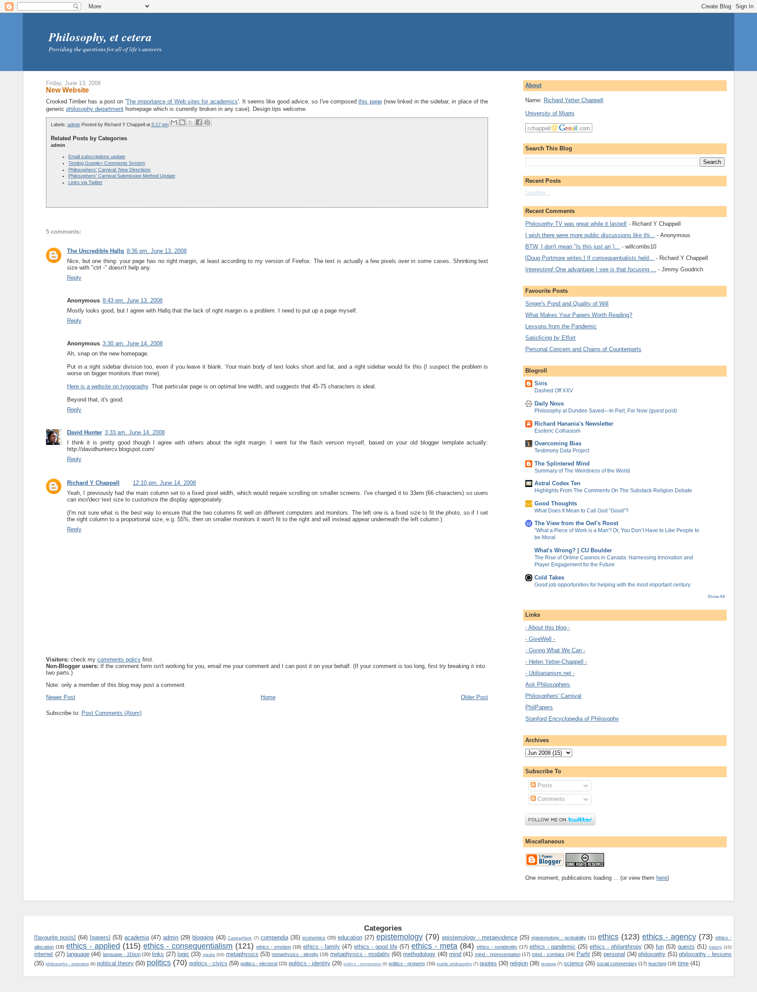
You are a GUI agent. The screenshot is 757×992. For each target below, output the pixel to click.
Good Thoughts (555, 503)
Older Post (474, 697)
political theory (115, 963)
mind (455, 954)
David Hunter (84, 432)
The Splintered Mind (562, 463)
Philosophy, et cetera (100, 36)
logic (183, 954)
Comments (550, 799)
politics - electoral (259, 963)
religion (519, 963)
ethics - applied (93, 946)
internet (43, 954)
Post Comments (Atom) (111, 713)
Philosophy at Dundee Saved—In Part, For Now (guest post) (605, 411)
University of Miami (549, 113)
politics (159, 962)
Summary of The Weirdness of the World (582, 471)
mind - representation (497, 954)
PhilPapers (539, 707)
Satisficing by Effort (550, 337)
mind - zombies (548, 954)
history (715, 947)
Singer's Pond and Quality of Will (566, 303)
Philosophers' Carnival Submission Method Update (121, 175)
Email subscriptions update (96, 156)
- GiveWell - (540, 639)
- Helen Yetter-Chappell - (556, 661)
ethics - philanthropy (616, 946)
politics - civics (208, 963)
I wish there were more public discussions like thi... (590, 235)
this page (370, 101)
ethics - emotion (273, 946)
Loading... (537, 192)
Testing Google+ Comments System (106, 163)
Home (268, 697)
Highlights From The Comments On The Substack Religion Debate (613, 490)
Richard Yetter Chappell (573, 100)
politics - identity (309, 963)
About (533, 85)
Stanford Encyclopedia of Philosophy (572, 718)
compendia (274, 937)
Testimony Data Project (561, 451)
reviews (548, 963)
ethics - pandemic (553, 946)
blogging (202, 937)
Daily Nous (549, 403)
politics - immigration (362, 964)
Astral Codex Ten (557, 483)
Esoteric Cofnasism (557, 431)
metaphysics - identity (295, 954)
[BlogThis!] (182, 122)
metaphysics (242, 954)
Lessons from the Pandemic (561, 326)
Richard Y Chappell (93, 483)
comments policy (119, 659)
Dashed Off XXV (553, 391)
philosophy (651, 954)
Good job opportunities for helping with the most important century (612, 585)
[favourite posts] (55, 937)
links (158, 954)
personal (614, 954)
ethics (608, 936)
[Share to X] (190, 122)
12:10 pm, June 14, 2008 (164, 483)
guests (686, 946)
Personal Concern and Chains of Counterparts (583, 349)
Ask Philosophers (547, 684)
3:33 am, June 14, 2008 (135, 432)
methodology (419, 954)
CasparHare (240, 937)
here (661, 878)
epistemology (399, 936)
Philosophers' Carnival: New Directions (109, 169)
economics (313, 937)
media (209, 954)
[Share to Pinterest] (207, 122)
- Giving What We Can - (555, 650)
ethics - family (321, 946)
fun (660, 946)
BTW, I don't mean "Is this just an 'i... (572, 246)
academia (136, 937)
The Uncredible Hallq (95, 251)
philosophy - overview (67, 963)
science (574, 963)
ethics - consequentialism (188, 946)
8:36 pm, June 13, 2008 (157, 251)
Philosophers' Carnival (553, 696)
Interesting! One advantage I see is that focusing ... (590, 269)
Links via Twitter (85, 182)
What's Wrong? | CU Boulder (573, 550)
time (683, 963)
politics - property (407, 963)
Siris (540, 383)
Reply (74, 277)
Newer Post (60, 697)
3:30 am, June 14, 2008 (133, 343)
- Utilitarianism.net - (550, 673)
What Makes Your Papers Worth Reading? (578, 315)
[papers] (100, 937)
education (350, 937)
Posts (544, 785)
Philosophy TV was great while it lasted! (576, 223)
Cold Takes (549, 577)
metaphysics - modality (360, 954)
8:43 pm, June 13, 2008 (133, 300)
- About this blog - (547, 627)
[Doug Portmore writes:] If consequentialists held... (589, 258)
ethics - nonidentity (497, 946)
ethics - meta (434, 946)
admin (73, 124)
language (78, 954)
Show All (716, 596)
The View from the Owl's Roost (576, 523)
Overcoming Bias (557, 443)
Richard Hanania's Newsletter (573, 423)
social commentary (617, 963)
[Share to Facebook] (199, 122)
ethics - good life (375, 946)
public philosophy (454, 963)
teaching (657, 963)
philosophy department (95, 109)
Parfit (583, 954)
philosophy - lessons (705, 954)
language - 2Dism (122, 954)
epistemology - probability (558, 937)
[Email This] (174, 122)
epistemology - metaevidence (479, 937)
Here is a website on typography (107, 386)
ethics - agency (669, 936)
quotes (488, 963)
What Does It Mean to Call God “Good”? (581, 511)
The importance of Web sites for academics (182, 101)
